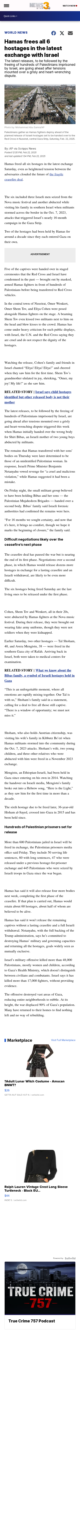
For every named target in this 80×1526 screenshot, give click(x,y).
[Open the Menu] (6, 5)
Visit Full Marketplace (63, 1040)
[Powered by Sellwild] (70, 1258)
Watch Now (69, 6)
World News (16, 32)
